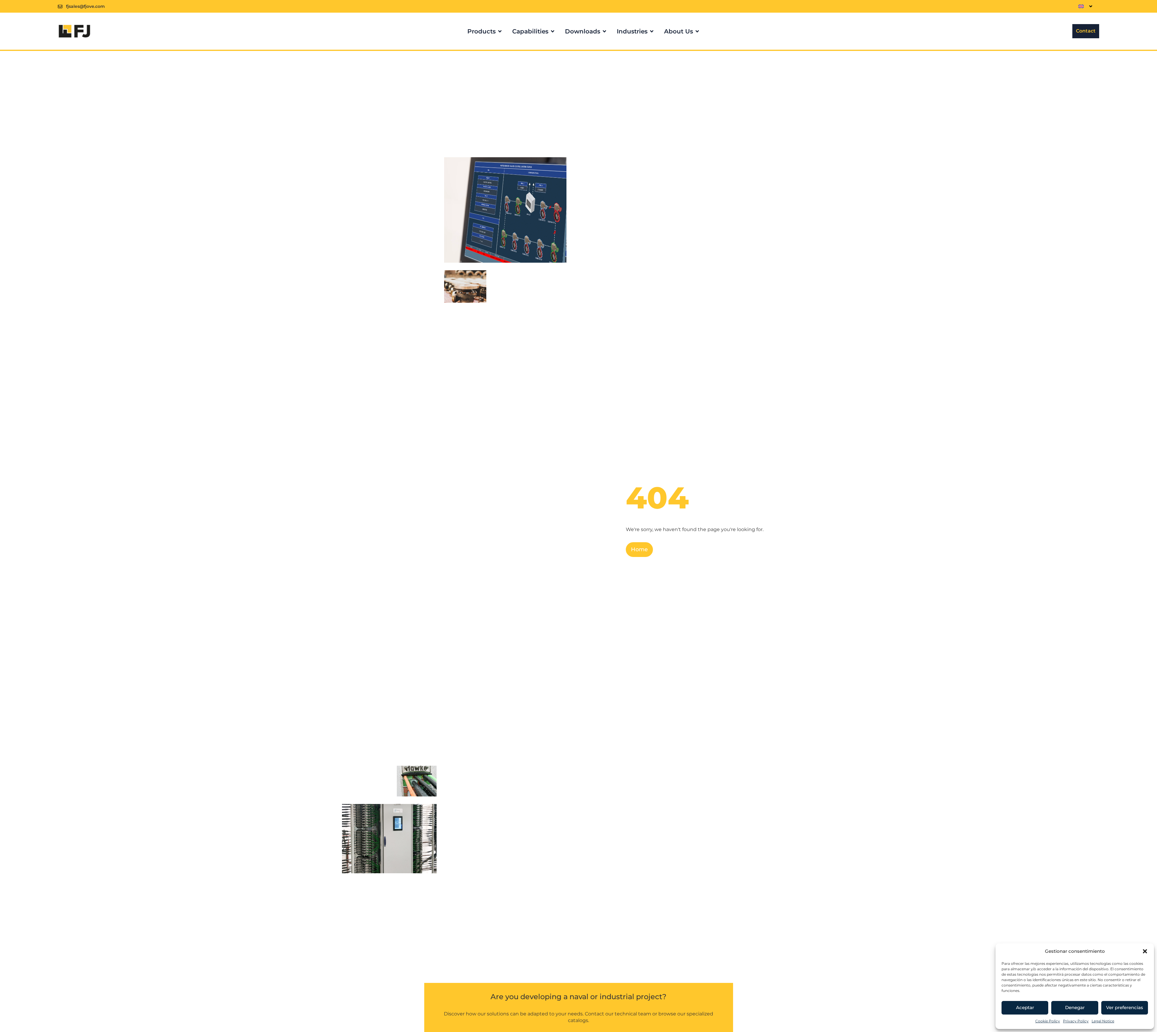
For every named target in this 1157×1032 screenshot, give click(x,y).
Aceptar (1025, 1007)
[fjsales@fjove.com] (60, 6)
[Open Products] (500, 31)
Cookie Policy (1047, 1021)
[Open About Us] (697, 31)
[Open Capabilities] (552, 31)
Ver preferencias (1124, 1007)
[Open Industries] (651, 31)
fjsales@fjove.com (85, 6)
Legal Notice (1103, 1021)
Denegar (1075, 1007)
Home (639, 549)
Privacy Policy (1076, 1021)
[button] (1145, 951)
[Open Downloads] (604, 31)
